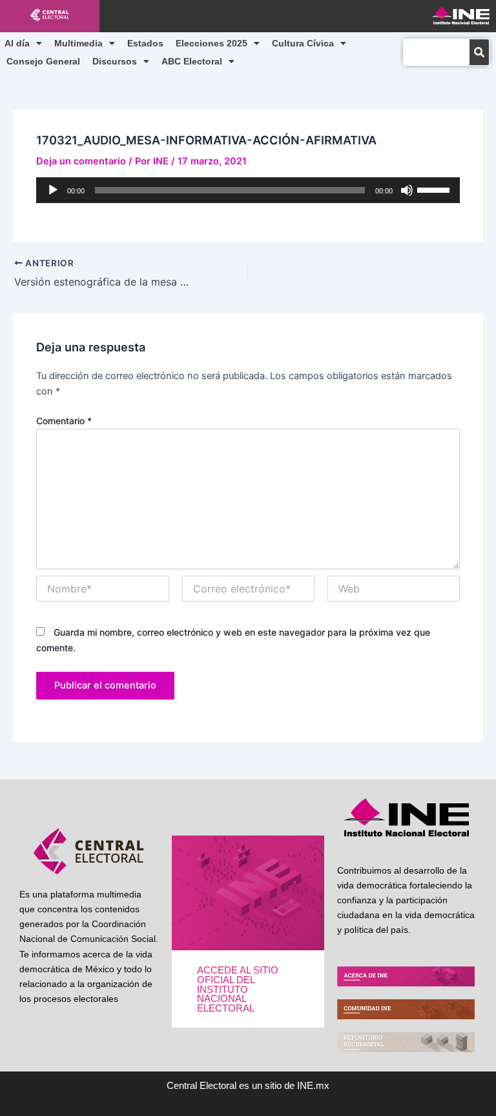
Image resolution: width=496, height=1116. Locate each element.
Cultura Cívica (303, 43)
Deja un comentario (81, 161)
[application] (247, 190)
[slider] (435, 189)
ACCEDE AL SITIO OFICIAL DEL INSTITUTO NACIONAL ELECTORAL (237, 989)
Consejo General (43, 61)
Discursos (114, 61)
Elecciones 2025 (211, 43)
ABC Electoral (191, 61)
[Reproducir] (52, 190)
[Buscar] (479, 52)
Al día (17, 43)
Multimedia (78, 43)
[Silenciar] (406, 190)
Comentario (64, 420)
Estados (145, 43)
